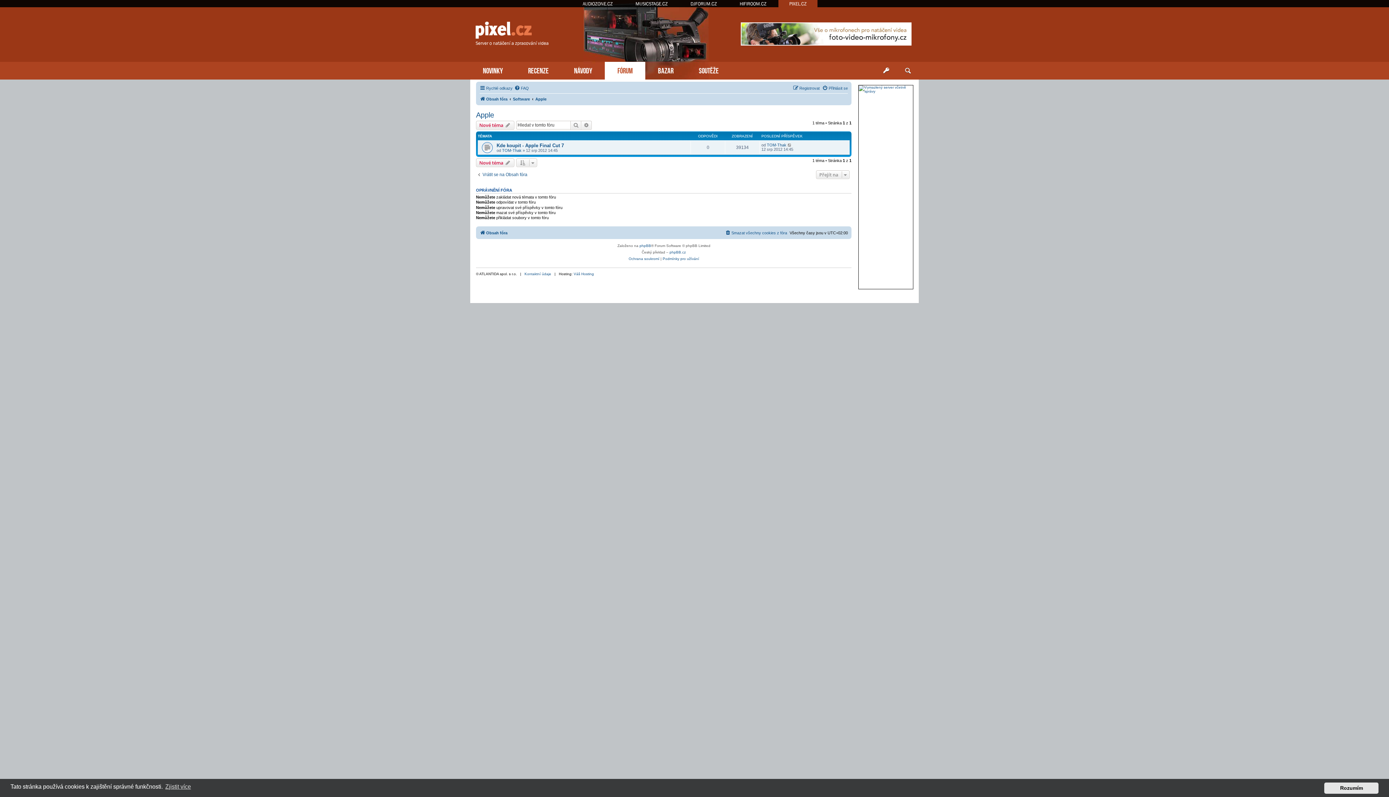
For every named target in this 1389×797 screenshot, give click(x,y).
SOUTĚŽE (709, 70)
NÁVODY (583, 70)
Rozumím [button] (1351, 788)
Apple (485, 115)
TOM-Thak (512, 150)
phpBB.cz (678, 252)
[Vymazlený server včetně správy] (886, 89)
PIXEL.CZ (798, 4)
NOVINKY (493, 70)
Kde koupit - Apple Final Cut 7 (530, 145)
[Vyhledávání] (908, 71)
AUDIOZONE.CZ (598, 4)
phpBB (645, 246)
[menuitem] (521, 88)
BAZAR (666, 70)
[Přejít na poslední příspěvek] (789, 145)
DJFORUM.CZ (704, 4)
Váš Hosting (584, 274)
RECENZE (538, 70)
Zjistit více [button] (178, 787)
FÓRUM (625, 70)
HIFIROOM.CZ (753, 4)
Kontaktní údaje (537, 274)
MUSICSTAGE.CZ (652, 4)
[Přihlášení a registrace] (886, 71)
